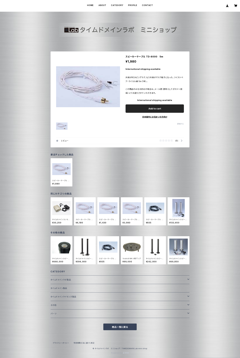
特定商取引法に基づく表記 (84, 343)
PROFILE (132, 5)
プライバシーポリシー (61, 343)
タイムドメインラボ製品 (61, 279)
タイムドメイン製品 (59, 288)
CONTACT (147, 5)
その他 (53, 305)
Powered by (117, 353)
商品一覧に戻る (120, 327)
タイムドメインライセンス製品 (63, 296)
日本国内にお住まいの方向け (154, 117)
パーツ (53, 313)
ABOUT (102, 5)
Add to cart (154, 108)
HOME (90, 5)
